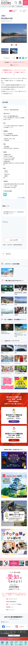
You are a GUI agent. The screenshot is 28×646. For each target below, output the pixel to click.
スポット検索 (11, 6)
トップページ (3, 6)
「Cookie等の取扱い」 (6, 633)
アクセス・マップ (18, 62)
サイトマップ (11, 610)
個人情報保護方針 (12, 601)
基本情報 (8, 62)
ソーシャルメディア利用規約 (14, 604)
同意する (14, 635)
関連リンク (14, 65)
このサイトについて (12, 599)
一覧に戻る (8, 254)
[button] (12, 45)
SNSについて (6, 622)
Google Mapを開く (14, 240)
